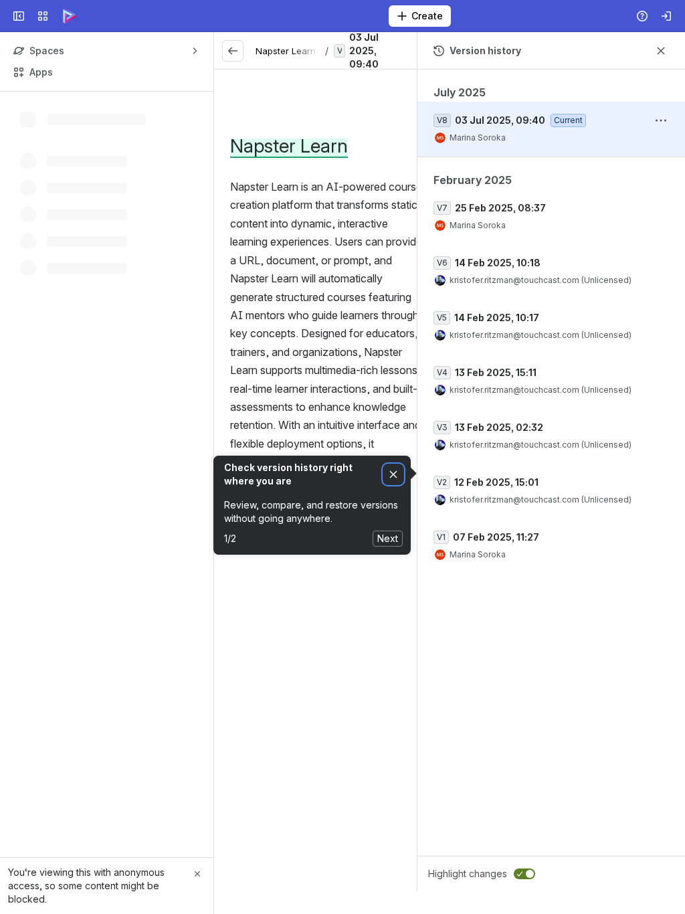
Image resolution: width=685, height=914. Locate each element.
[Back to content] (232, 51)
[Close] (197, 874)
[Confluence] (69, 16)
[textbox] (327, 399)
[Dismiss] (393, 474)
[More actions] (661, 120)
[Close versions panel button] (661, 51)
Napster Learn (286, 50)
